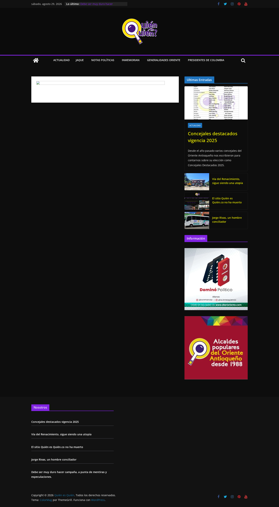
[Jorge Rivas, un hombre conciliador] (196, 220)
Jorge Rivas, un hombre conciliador (227, 219)
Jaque (80, 60)
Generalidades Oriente (163, 60)
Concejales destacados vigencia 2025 (212, 136)
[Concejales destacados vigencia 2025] (216, 102)
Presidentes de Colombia (206, 60)
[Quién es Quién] (35, 60)
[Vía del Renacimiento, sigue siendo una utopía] (196, 181)
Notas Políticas (102, 60)
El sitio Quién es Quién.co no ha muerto (227, 200)
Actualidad (61, 60)
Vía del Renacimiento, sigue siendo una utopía (227, 181)
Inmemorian (131, 60)
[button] (84, 60)
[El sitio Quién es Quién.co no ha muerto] (196, 201)
